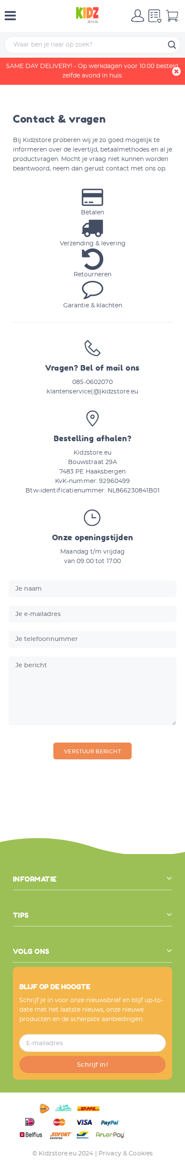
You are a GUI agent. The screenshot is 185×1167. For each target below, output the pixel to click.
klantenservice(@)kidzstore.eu (92, 392)
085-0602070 (92, 382)
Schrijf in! (92, 1065)
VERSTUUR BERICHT (92, 751)
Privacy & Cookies (126, 1154)
